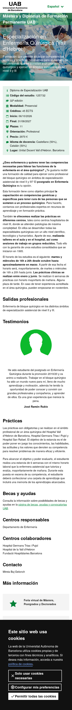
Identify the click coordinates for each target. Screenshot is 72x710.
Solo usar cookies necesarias (29, 675)
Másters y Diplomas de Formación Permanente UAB (35, 19)
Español (58, 6)
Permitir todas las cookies (35, 696)
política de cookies (20, 664)
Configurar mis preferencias (37, 687)
